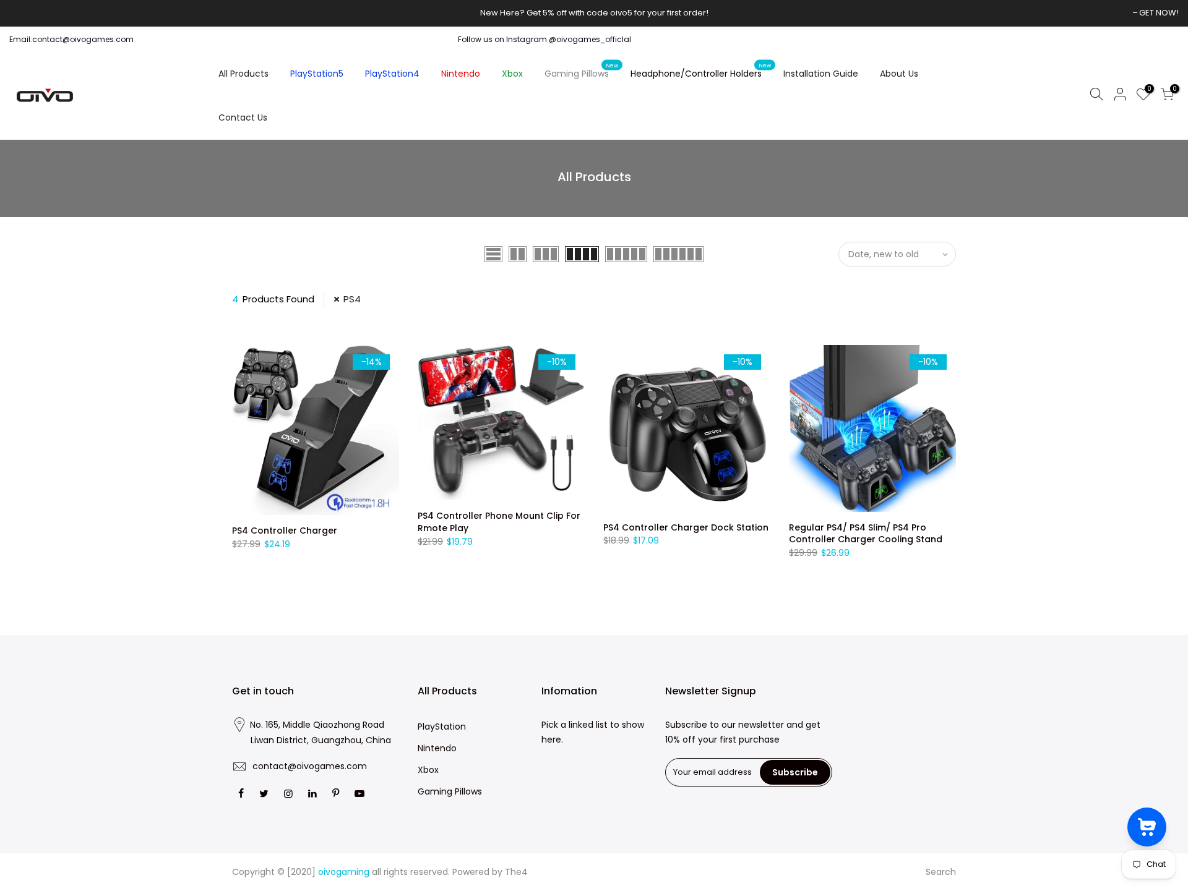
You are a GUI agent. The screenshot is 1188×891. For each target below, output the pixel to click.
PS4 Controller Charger (284, 530)
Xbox (512, 73)
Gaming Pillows (581, 71)
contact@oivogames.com (309, 766)
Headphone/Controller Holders (701, 71)
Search (941, 872)
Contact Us (242, 117)
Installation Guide (820, 73)
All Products (243, 73)
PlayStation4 (392, 73)
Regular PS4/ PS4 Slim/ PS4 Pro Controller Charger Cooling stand (865, 533)
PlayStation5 (316, 73)
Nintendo (460, 73)
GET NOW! (1159, 13)
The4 (516, 872)
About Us (899, 73)
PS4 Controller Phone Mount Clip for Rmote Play (499, 521)
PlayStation (442, 726)
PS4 (352, 298)
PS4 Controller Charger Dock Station (685, 527)
